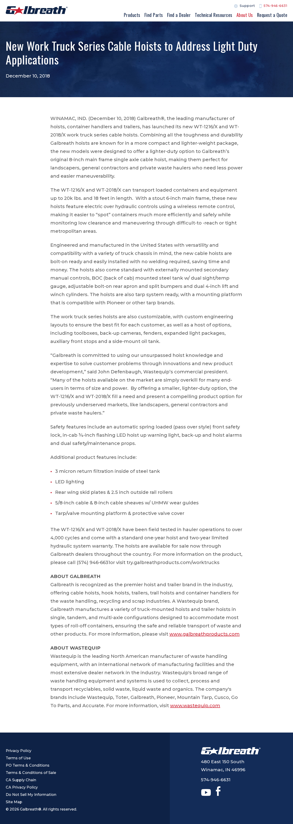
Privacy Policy (18, 751)
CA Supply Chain (21, 780)
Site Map (14, 802)
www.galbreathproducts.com (204, 634)
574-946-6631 (275, 6)
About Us (244, 14)
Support (247, 6)
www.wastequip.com (195, 705)
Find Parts (153, 14)
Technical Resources (213, 14)
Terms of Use (18, 758)
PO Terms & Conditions (27, 765)
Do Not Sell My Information (31, 794)
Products (132, 14)
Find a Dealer (179, 14)
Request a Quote (272, 14)
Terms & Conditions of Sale (31, 772)
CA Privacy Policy (22, 787)
